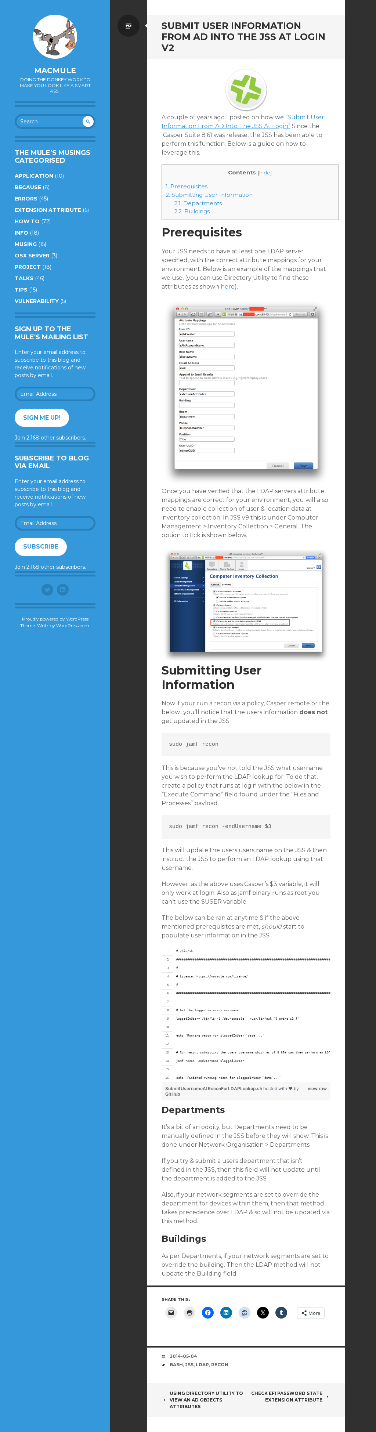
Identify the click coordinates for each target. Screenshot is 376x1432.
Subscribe (40, 546)
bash (176, 1364)
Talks (24, 278)
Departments (198, 203)
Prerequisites (186, 186)
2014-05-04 (183, 1356)
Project (28, 267)
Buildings (192, 211)
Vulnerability (37, 301)
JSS (189, 1364)
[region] (246, 1014)
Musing (26, 244)
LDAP (202, 1364)
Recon (219, 1364)
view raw (317, 1088)
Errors (26, 198)
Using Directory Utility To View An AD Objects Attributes (206, 1400)
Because (28, 187)
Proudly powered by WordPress (55, 619)
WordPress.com (72, 625)
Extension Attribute (48, 210)
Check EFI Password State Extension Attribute (286, 1397)
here (228, 286)
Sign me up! (42, 417)
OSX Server (32, 255)
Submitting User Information (209, 194)
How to (27, 221)
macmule (55, 70)
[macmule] (55, 37)
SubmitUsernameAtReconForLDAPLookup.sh (214, 1088)
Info (21, 232)
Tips (21, 289)
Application (34, 176)
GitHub (172, 1094)
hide (264, 173)
